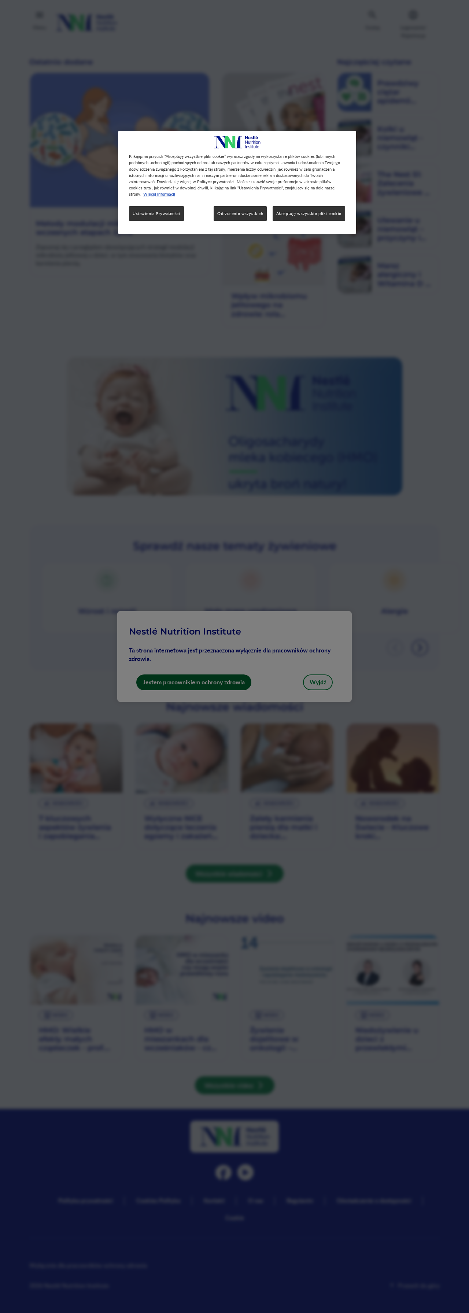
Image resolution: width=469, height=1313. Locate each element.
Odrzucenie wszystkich (240, 213)
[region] (237, 182)
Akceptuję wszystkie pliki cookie (308, 213)
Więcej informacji (159, 194)
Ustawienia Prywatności (156, 213)
